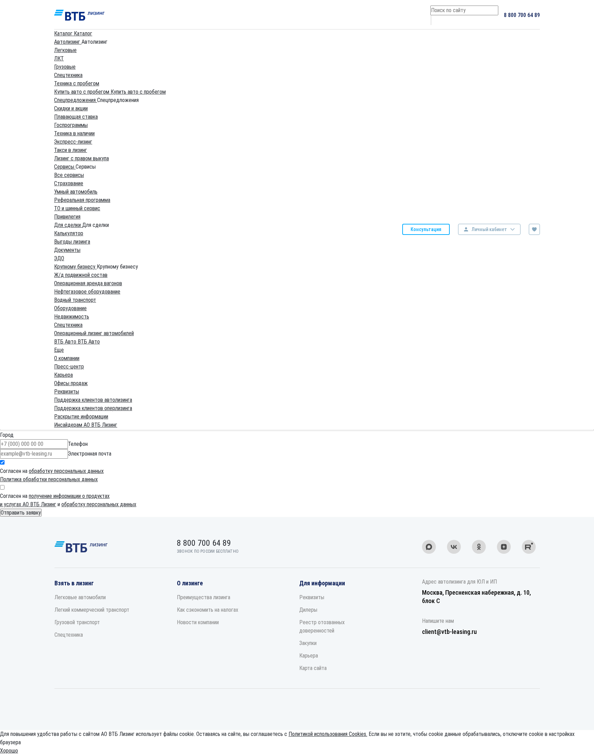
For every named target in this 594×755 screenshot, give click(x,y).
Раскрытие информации (81, 416)
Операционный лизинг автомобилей (94, 333)
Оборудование (70, 308)
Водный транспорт (75, 300)
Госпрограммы (71, 125)
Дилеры (308, 609)
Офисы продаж (71, 383)
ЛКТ (59, 58)
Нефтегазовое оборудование (87, 291)
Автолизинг (67, 42)
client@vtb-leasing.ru (449, 631)
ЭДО (59, 258)
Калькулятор (68, 233)
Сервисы (65, 166)
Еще (59, 350)
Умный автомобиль (75, 191)
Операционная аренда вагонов (88, 283)
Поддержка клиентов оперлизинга (93, 408)
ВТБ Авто (66, 341)
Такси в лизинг (70, 150)
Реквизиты (66, 391)
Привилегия (67, 216)
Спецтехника (68, 75)
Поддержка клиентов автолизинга (93, 400)
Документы (67, 250)
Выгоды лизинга (72, 241)
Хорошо (9, 750)
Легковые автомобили (80, 597)
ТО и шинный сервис (77, 208)
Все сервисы (69, 175)
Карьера (63, 375)
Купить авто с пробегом (82, 91)
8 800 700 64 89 (522, 15)
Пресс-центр (69, 366)
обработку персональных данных (66, 471)
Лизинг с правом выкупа (81, 158)
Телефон (78, 444)
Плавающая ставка (76, 116)
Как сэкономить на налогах (207, 609)
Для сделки (68, 225)
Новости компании (198, 622)
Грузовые (65, 66)
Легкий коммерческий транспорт (91, 609)
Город (7, 435)
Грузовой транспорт (77, 622)
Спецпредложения (75, 100)
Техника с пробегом (76, 83)
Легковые (65, 50)
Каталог (64, 33)
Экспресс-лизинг (73, 141)
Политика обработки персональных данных (49, 479)
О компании (66, 358)
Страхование (68, 183)
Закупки (308, 643)
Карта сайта (313, 668)
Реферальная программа (82, 200)
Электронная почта (89, 453)
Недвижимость (71, 316)
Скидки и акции (71, 108)
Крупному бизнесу (75, 266)
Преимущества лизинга (203, 597)
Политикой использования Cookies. (328, 734)
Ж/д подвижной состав (80, 275)
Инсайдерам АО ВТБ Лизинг (85, 425)
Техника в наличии (74, 133)
